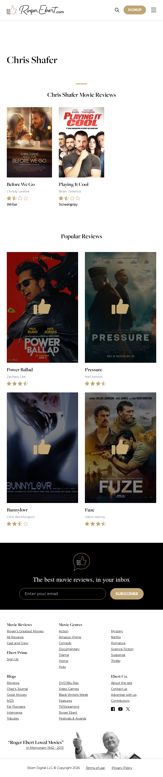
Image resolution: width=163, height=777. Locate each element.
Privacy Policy (122, 768)
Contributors (120, 701)
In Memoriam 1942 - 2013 (45, 748)
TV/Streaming (69, 707)
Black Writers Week (73, 695)
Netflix (116, 637)
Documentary (69, 649)
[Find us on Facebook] (113, 709)
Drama (64, 655)
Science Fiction (122, 649)
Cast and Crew (17, 643)
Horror (63, 661)
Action (63, 631)
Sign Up (12, 659)
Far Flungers (16, 707)
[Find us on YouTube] (120, 709)
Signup (135, 10)
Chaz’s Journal (17, 689)
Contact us (119, 689)
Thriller (116, 661)
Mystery (117, 631)
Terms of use (95, 768)
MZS (10, 701)
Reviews (13, 683)
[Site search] (117, 10)
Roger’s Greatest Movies (25, 631)
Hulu (62, 667)
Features (65, 701)
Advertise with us (123, 695)
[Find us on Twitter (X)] (128, 709)
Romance (118, 643)
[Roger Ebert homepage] (35, 10)
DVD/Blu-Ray (69, 683)
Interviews (14, 713)
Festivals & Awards (72, 718)
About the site (121, 683)
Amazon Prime (70, 637)
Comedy (65, 643)
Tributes (13, 718)
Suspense (118, 655)
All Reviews (15, 637)
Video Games (69, 689)
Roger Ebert (68, 713)
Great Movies (17, 695)
